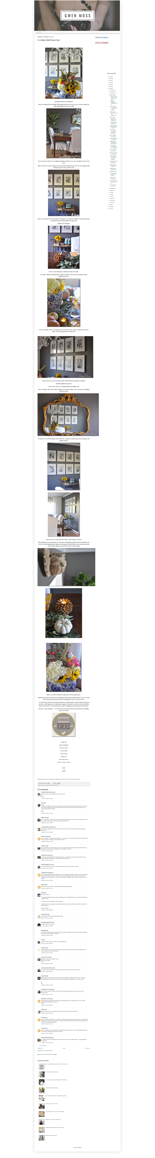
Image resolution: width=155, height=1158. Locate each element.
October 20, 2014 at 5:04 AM (47, 798)
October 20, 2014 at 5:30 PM (47, 971)
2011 (110, 208)
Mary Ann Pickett (44, 836)
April (111, 196)
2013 (110, 204)
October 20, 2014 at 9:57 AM (47, 918)
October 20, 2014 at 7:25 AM (47, 888)
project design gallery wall (51, 779)
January (111, 202)
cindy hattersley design (46, 872)
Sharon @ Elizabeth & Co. (46, 864)
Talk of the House (63, 759)
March (111, 198)
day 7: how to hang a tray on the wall (113, 165)
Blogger (79, 1147)
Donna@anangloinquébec (46, 922)
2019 (110, 78)
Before (82, 704)
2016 (110, 84)
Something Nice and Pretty (46, 989)
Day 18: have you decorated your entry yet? (113, 127)
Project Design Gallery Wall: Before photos (113, 142)
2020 (110, 76)
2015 (110, 86)
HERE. (79, 539)
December (112, 90)
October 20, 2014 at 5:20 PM (47, 963)
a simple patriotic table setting (51, 1087)
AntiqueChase (44, 914)
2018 (110, 80)
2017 (110, 82)
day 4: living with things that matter (113, 174)
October (112, 94)
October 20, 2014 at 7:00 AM (47, 880)
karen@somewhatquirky (46, 1037)
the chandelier (60, 542)
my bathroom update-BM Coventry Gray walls (54, 1127)
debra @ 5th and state (46, 998)
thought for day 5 (113, 171)
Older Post (87, 1048)
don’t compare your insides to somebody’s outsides (55, 1095)
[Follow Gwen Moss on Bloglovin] (102, 38)
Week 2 (69, 161)
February (112, 200)
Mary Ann (48, 697)
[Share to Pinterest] (59, 783)
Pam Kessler (43, 845)
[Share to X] (56, 783)
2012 (110, 206)
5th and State (63, 751)
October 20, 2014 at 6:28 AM (47, 860)
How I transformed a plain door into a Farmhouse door (56, 1064)
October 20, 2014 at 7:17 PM (47, 994)
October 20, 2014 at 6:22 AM (47, 832)
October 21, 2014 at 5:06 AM (47, 1033)
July (111, 192)
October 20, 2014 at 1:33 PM (47, 926)
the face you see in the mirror (51, 1103)
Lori (42, 939)
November (112, 92)
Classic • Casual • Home (63, 762)
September (112, 188)
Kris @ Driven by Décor (45, 855)
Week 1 (50, 161)
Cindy (54, 697)
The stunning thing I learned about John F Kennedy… (56, 1079)
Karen (42, 802)
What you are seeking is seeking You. (53, 1119)
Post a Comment (43, 1045)
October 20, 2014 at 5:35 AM (47, 813)
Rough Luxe (64, 756)
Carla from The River (45, 957)
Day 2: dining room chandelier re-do (113, 182)
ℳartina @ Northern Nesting (47, 827)
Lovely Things (63, 753)
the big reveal (60, 779)
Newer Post (40, 1048)
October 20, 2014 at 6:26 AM (47, 850)
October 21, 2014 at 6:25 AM (47, 1042)
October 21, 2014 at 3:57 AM (47, 1023)
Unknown (43, 1017)
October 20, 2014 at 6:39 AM (47, 868)
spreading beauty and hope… (51, 1135)
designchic (43, 947)
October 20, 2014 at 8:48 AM (47, 910)
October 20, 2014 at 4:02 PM (47, 943)
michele (42, 1009)
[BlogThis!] (55, 783)
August (111, 190)
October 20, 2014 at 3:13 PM (47, 935)
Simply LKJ (43, 884)
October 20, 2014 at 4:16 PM (47, 952)
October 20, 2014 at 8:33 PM (47, 1013)
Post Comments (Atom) (47, 1050)
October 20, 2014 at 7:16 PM (47, 985)
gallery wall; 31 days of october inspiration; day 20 (49, 785)
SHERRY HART (44, 817)
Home (37, 32)
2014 (110, 88)
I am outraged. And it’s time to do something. (113, 146)
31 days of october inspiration (70, 779)
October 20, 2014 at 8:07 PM (47, 1005)
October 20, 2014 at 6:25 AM (47, 841)
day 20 (78, 779)
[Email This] (53, 783)
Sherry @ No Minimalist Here (47, 792)
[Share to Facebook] (58, 783)
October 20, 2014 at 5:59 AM (47, 822)
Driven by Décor (64, 748)
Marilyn (42, 892)
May (111, 194)
